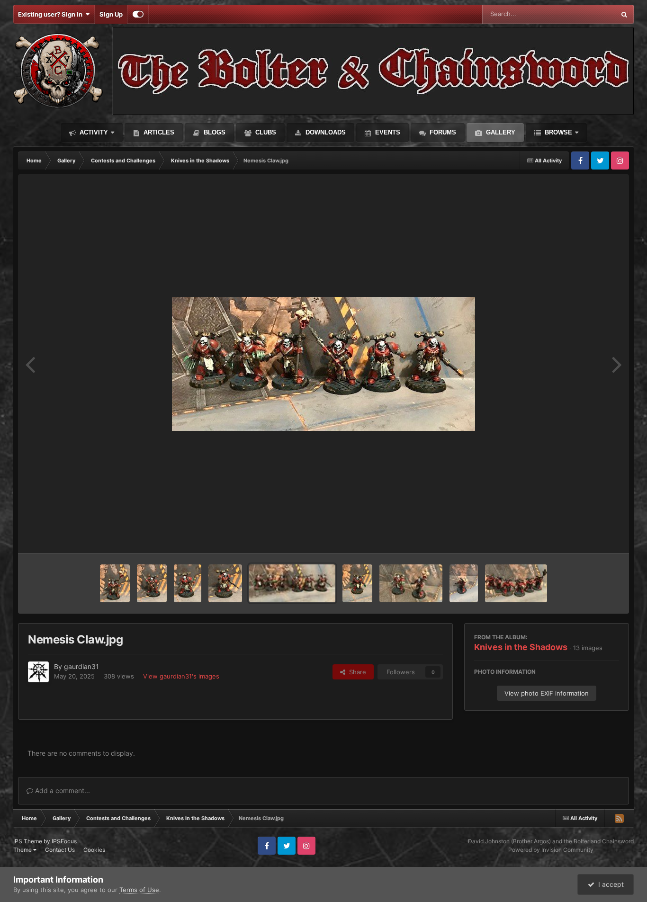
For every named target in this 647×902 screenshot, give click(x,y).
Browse (557, 132)
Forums (442, 132)
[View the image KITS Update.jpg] (516, 583)
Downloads (325, 132)
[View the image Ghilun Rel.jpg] (152, 583)
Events (386, 132)
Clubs (264, 132)
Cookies (94, 849)
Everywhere (586, 14)
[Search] (624, 14)
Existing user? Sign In (51, 14)
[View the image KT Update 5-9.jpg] (410, 583)
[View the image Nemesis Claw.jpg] (292, 583)
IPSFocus (64, 841)
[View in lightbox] (323, 364)
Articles (158, 132)
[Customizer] (138, 14)
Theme (23, 849)
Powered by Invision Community (550, 849)
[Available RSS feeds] (619, 818)
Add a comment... (61, 790)
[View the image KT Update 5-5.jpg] (463, 583)
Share (355, 672)
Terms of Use (139, 889)
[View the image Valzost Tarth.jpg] (225, 583)
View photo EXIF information (546, 693)
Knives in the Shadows (520, 647)
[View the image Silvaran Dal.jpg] (115, 583)
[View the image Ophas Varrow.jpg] (187, 583)
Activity (93, 132)
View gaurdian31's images (181, 676)
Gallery (499, 132)
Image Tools (590, 536)
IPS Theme (27, 841)
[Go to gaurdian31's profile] (38, 671)
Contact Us (60, 849)
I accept (609, 884)
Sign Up (111, 14)
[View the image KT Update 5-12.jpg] (357, 583)
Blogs (213, 132)
